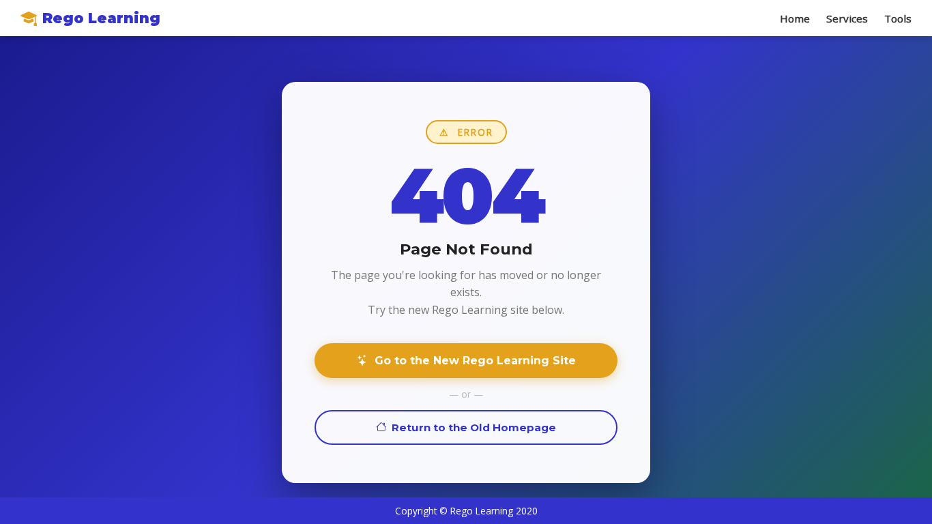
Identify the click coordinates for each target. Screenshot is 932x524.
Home (795, 18)
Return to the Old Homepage (471, 427)
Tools (898, 18)
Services (847, 18)
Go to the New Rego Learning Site (472, 360)
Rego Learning (101, 18)
